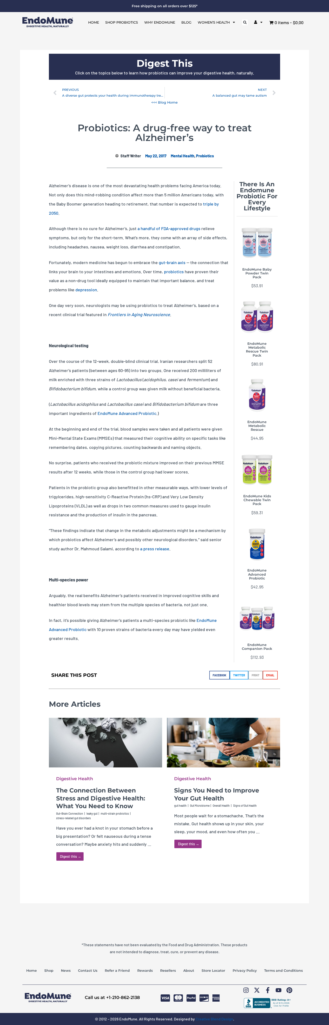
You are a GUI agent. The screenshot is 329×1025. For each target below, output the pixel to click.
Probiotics (205, 155)
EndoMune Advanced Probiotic (127, 413)
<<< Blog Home (164, 102)
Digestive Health (74, 778)
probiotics (174, 271)
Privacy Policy (245, 970)
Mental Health (182, 155)
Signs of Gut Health (245, 805)
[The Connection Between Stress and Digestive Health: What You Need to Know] (105, 742)
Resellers (168, 970)
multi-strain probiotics (115, 813)
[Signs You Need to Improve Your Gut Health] (223, 742)
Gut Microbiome (200, 805)
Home (93, 22)
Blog (186, 22)
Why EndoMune (159, 22)
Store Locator (213, 970)
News (66, 970)
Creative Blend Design (214, 1019)
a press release (154, 548)
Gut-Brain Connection (69, 813)
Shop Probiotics (121, 22)
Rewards (145, 970)
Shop (48, 970)
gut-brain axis (172, 262)
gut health (180, 805)
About (188, 970)
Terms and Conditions (283, 970)
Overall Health (221, 805)
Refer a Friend (117, 970)
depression (86, 289)
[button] (245, 22)
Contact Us (87, 970)
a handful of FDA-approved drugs (169, 228)
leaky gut (92, 813)
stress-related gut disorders (73, 818)
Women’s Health (214, 22)
